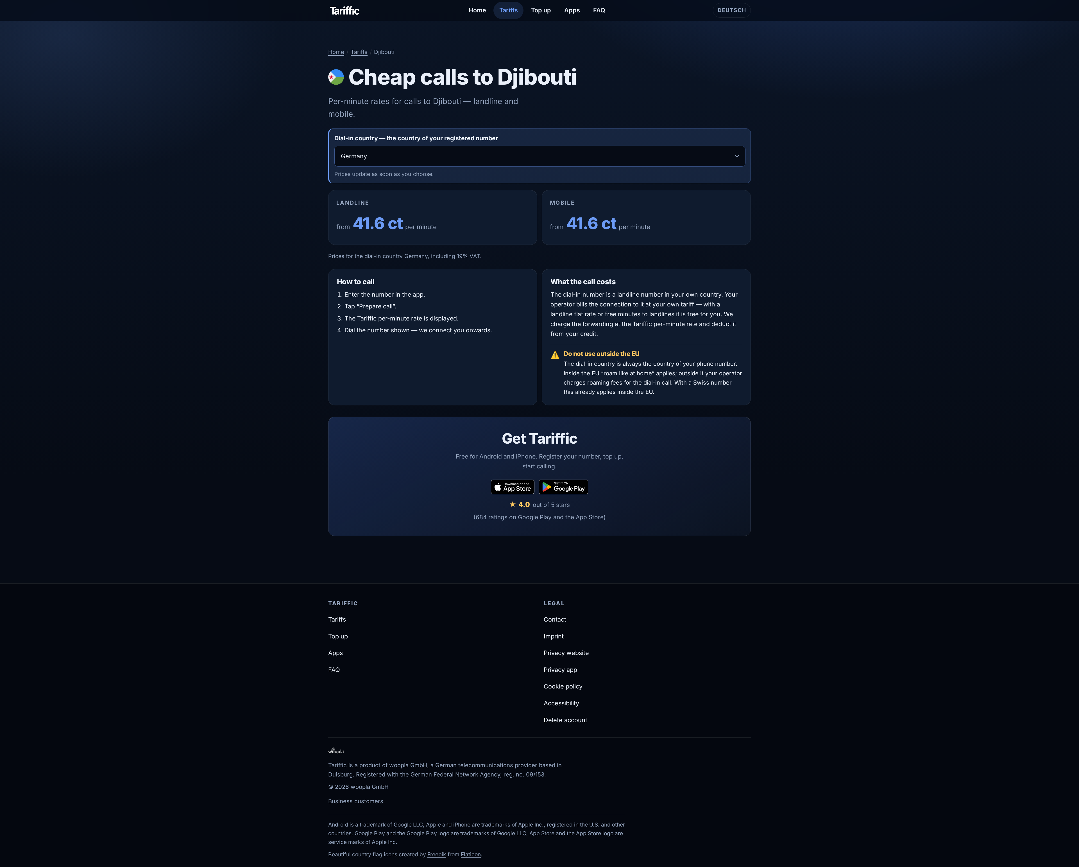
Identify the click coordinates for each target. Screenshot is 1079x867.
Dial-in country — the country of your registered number (416, 138)
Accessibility (561, 703)
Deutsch (734, 12)
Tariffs (508, 10)
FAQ (599, 10)
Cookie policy (563, 686)
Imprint (554, 636)
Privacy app (560, 669)
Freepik (436, 854)
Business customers (355, 801)
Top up (541, 10)
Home (477, 10)
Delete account (565, 720)
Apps (572, 10)
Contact (555, 619)
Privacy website (566, 652)
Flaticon (471, 854)
